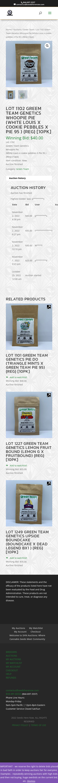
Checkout (36, 631)
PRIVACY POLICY (20, 725)
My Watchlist (36, 628)
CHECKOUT (12, 670)
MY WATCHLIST (14, 663)
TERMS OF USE (38, 725)
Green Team (28, 29)
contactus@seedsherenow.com (22, 690)
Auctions (17, 29)
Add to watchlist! (18, 377)
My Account (20, 631)
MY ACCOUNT (13, 666)
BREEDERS (11, 652)
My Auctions (18, 628)
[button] (47, 46)
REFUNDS (11, 677)
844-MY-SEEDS (13, 694)
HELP (8, 674)
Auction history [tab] (17, 178)
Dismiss (31, 781)
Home (9, 29)
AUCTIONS (11, 655)
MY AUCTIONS (13, 659)
